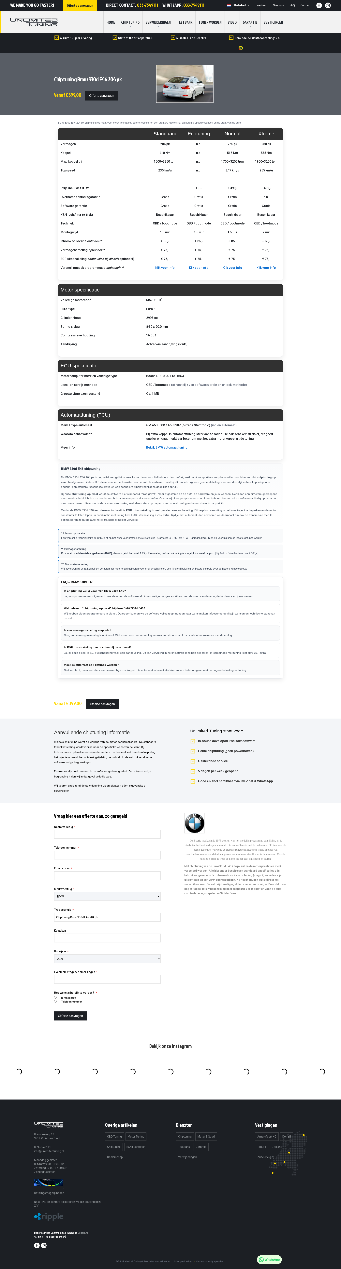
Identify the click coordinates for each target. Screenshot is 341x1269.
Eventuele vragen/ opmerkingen (74, 972)
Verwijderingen (158, 22)
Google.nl (83, 1233)
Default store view (229, 5)
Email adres (62, 868)
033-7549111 (147, 5)
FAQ (292, 5)
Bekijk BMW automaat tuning (166, 447)
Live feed (261, 5)
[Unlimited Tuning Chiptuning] (34, 22)
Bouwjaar (60, 951)
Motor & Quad (206, 1136)
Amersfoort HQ (266, 1136)
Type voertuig (62, 909)
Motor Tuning (136, 1136)
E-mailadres (68, 997)
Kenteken (60, 930)
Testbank (184, 22)
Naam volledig (63, 827)
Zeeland (277, 1146)
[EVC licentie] (48, 1189)
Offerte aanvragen (101, 96)
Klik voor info (165, 268)
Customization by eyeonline (209, 1261)
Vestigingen (273, 22)
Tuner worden (210, 22)
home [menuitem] (111, 22)
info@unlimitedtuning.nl (49, 1151)
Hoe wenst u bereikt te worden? (74, 992)
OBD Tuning (114, 1136)
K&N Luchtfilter (135, 1146)
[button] (242, 5)
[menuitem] (130, 22)
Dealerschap (115, 1157)
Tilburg (261, 1146)
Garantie (250, 22)
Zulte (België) (265, 1157)
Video (232, 22)
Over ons (278, 5)
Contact (305, 5)
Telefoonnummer (65, 847)
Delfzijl (286, 1136)
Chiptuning (114, 1146)
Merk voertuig (63, 889)
